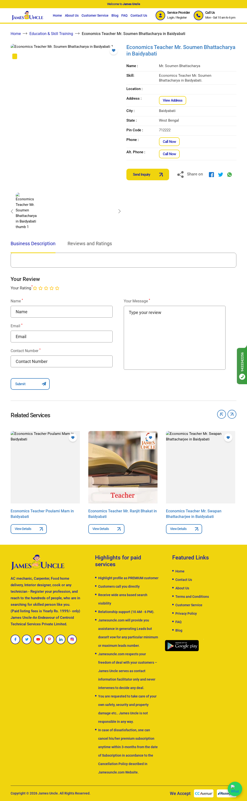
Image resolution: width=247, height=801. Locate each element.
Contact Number (26, 350)
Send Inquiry (141, 174)
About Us (72, 15)
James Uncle (48, 793)
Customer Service (95, 15)
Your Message (137, 300)
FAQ (124, 15)
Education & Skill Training (51, 33)
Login (170, 17)
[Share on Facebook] (211, 174)
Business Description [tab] (33, 243)
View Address (172, 100)
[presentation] (11, 211)
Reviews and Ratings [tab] (90, 243)
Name (17, 300)
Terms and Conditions (192, 597)
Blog (114, 15)
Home (57, 15)
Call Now (169, 141)
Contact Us (138, 15)
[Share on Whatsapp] (229, 174)
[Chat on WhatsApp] (235, 789)
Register (181, 17)
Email (16, 325)
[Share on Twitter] (220, 174)
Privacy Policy (186, 613)
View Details (23, 529)
